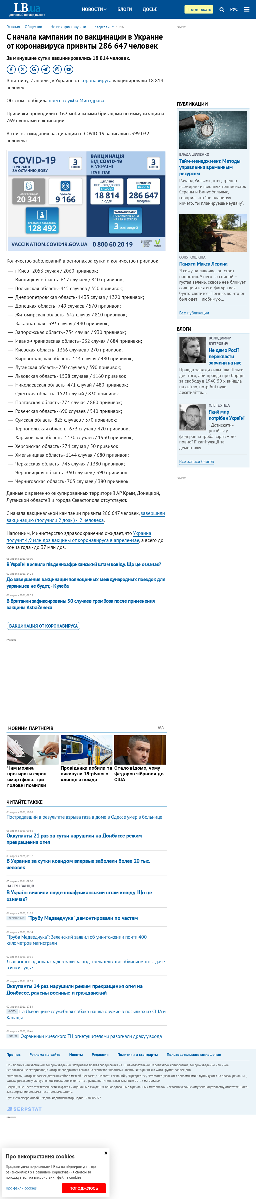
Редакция (100, 1054)
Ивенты (76, 1054)
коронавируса (96, 80)
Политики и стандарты (138, 1054)
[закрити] (105, 1153)
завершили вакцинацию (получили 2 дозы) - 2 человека (85, 516)
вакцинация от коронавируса (43, 626)
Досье (150, 9)
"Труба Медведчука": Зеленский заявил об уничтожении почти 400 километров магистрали (76, 940)
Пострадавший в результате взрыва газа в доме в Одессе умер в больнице (84, 817)
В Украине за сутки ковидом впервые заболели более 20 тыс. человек (78, 864)
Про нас (13, 1054)
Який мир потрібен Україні (227, 414)
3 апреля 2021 (104, 27)
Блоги (125, 9)
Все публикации (194, 313)
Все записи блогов (196, 461)
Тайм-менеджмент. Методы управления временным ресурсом (209, 167)
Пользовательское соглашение (194, 1054)
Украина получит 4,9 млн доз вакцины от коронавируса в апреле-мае (78, 536)
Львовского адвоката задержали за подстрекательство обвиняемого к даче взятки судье (85, 964)
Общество (33, 26)
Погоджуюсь (84, 1188)
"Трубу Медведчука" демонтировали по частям (73, 917)
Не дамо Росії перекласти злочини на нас (225, 356)
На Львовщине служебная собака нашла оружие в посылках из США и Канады (86, 1014)
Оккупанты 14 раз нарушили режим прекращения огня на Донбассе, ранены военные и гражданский (74, 989)
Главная (13, 26)
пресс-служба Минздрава (76, 100)
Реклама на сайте (45, 1054)
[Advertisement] (86, 678)
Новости (92, 9)
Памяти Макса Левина (203, 263)
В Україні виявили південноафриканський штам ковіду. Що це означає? (83, 564)
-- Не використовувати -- (68, 26)
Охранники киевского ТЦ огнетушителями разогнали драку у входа (85, 1036)
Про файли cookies (21, 1188)
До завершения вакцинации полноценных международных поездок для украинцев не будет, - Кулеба (85, 582)
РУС (234, 9)
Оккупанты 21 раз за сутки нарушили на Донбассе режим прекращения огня (74, 838)
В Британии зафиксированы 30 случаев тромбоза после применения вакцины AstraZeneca (80, 604)
